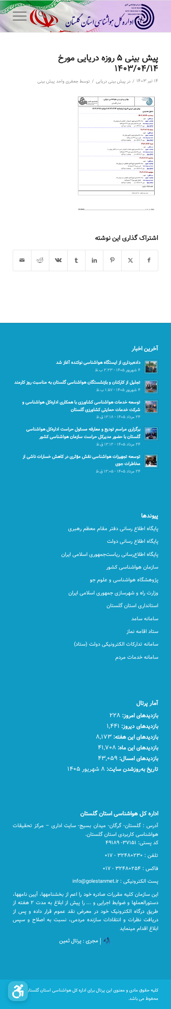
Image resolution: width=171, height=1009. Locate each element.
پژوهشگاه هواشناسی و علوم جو (124, 579)
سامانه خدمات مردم (136, 657)
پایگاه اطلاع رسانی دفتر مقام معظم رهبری (113, 528)
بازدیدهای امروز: (139, 715)
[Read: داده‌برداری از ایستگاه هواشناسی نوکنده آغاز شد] (151, 367)
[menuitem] (41, 16)
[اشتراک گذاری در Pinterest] (112, 260)
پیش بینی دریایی (111, 81)
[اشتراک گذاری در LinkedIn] (94, 260)
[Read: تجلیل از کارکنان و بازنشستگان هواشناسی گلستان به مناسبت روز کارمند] (151, 387)
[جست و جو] (41, 16)
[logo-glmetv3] (100, 16)
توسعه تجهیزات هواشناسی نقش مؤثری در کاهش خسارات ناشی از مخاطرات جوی (81, 460)
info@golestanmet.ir (95, 881)
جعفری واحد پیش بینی (57, 81)
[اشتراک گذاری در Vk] (58, 260)
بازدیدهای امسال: (138, 758)
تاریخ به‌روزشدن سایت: (131, 769)
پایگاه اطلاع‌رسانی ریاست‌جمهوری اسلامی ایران (109, 554)
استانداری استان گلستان (132, 605)
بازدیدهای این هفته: (135, 736)
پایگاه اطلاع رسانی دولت (132, 541)
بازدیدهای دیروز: (139, 726)
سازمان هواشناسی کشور (132, 567)
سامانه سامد (144, 618)
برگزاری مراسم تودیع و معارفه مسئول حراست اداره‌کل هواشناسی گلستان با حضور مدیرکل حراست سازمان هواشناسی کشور (83, 432)
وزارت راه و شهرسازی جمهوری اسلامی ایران (113, 592)
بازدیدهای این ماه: (137, 747)
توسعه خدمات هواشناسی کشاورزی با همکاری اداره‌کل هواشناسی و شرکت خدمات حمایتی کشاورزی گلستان (81, 405)
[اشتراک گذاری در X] (130, 260)
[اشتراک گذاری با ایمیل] (22, 260)
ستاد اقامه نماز (142, 631)
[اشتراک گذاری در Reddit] (40, 260)
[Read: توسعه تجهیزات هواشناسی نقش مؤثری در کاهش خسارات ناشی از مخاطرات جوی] (151, 461)
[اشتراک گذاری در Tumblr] (76, 260)
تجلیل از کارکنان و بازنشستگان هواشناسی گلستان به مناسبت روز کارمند (77, 382)
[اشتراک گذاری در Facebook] (148, 260)
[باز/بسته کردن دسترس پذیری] (18, 991)
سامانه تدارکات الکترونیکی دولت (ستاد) (116, 644)
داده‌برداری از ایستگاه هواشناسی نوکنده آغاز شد (98, 362)
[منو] (22, 16)
